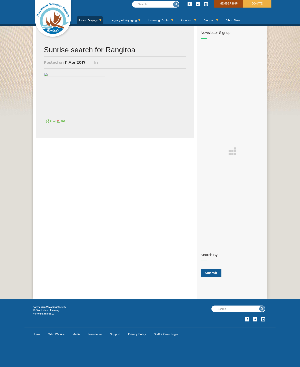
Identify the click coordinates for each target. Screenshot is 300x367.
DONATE (257, 3)
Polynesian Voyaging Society (53, 18)
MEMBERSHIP (229, 3)
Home (36, 334)
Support (209, 20)
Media (76, 334)
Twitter (198, 4)
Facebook (190, 4)
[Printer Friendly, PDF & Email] (55, 121)
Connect (186, 20)
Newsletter (95, 334)
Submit (176, 4)
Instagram (206, 4)
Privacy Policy (137, 334)
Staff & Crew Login (166, 334)
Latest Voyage (88, 20)
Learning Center (159, 20)
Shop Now (233, 20)
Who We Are (56, 334)
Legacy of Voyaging (124, 20)
